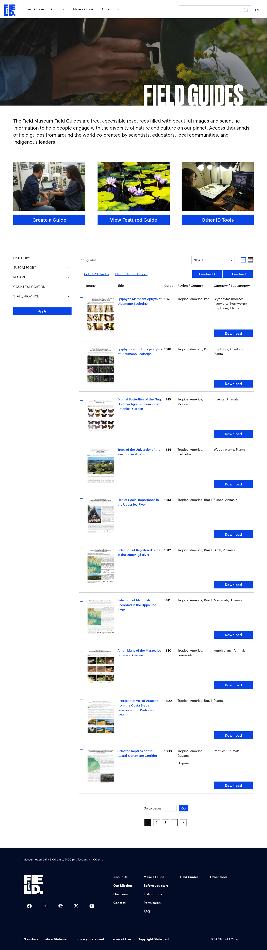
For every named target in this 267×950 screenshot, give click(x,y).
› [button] (174, 822)
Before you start (156, 885)
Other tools (110, 9)
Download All (207, 274)
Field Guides (35, 9)
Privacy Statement (90, 939)
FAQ (147, 911)
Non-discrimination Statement (46, 939)
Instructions (153, 894)
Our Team (120, 894)
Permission (152, 902)
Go (183, 808)
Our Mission (122, 885)
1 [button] (148, 822)
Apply (42, 311)
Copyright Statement (153, 939)
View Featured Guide (133, 220)
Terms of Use (121, 939)
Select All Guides (96, 274)
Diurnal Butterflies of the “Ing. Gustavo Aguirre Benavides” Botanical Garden (139, 403)
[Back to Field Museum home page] (10, 10)
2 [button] (157, 822)
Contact (119, 902)
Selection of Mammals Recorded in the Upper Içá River (136, 604)
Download (238, 274)
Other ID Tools (218, 220)
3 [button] (166, 822)
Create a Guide (49, 220)
